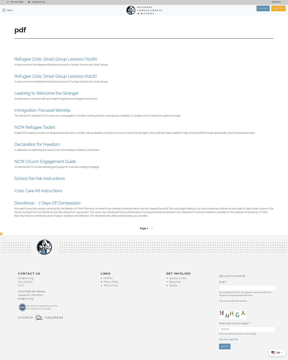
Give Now (278, 8)
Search (277, 2)
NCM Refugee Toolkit (34, 127)
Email (222, 282)
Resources (175, 281)
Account (263, 8)
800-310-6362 (17, 2)
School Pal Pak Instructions (39, 178)
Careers (173, 285)
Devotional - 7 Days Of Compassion (47, 203)
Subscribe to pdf (1, 234)
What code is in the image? (233, 323)
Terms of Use (111, 285)
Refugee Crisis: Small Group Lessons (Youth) (55, 59)
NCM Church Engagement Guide (45, 161)
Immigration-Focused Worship (42, 110)
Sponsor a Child (177, 278)
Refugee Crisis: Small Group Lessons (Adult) (55, 76)
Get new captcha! (228, 339)
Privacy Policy (111, 281)
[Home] (144, 10)
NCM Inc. (108, 278)
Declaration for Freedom (37, 144)
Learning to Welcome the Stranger (46, 93)
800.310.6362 (25, 281)
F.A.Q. (21, 285)
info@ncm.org (38, 2)
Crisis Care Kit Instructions (38, 190)
